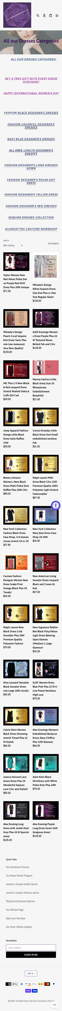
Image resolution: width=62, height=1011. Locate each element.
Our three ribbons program (19, 926)
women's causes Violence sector (22, 892)
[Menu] (57, 15)
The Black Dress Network (26, 1000)
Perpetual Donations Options (20, 901)
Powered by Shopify (46, 1000)
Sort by (6, 240)
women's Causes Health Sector (22, 884)
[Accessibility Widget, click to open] (55, 505)
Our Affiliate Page (14, 909)
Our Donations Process (17, 867)
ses (31, 152)
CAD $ (30, 973)
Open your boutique (15, 918)
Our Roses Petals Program (19, 875)
